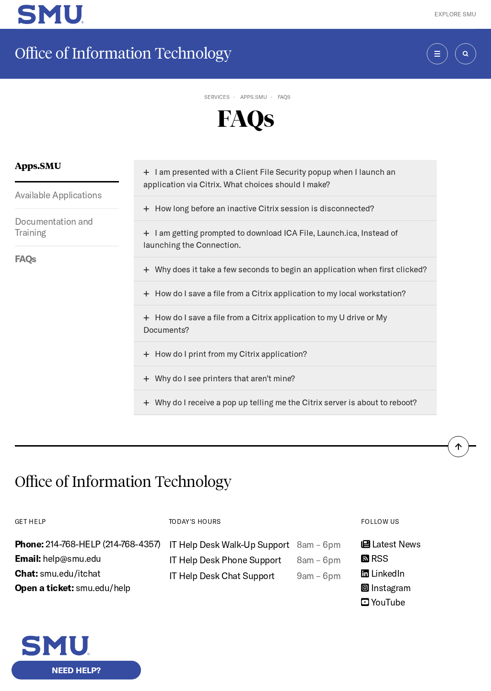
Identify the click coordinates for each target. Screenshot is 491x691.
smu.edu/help (103, 588)
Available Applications (58, 195)
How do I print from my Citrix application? (230, 354)
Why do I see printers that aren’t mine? (224, 378)
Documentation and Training (54, 227)
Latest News (395, 544)
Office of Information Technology (123, 53)
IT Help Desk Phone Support (225, 560)
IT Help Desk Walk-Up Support (229, 544)
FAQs (25, 259)
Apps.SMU (253, 97)
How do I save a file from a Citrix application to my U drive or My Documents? (265, 323)
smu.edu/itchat (70, 573)
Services (217, 97)
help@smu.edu (72, 558)
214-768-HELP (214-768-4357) (103, 544)
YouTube (387, 602)
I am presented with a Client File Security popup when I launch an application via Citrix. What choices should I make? (269, 178)
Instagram (389, 588)
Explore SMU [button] (455, 14)
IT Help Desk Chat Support (222, 576)
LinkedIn (387, 573)
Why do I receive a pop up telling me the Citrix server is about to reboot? (285, 402)
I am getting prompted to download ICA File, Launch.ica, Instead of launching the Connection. (270, 239)
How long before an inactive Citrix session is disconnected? (263, 208)
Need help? (76, 670)
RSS (378, 558)
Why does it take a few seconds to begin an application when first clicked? (290, 269)
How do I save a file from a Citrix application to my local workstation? (279, 293)
